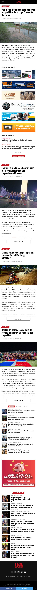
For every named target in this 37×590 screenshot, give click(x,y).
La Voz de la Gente (10, 576)
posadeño (13, 371)
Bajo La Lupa (19, 576)
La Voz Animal (27, 576)
